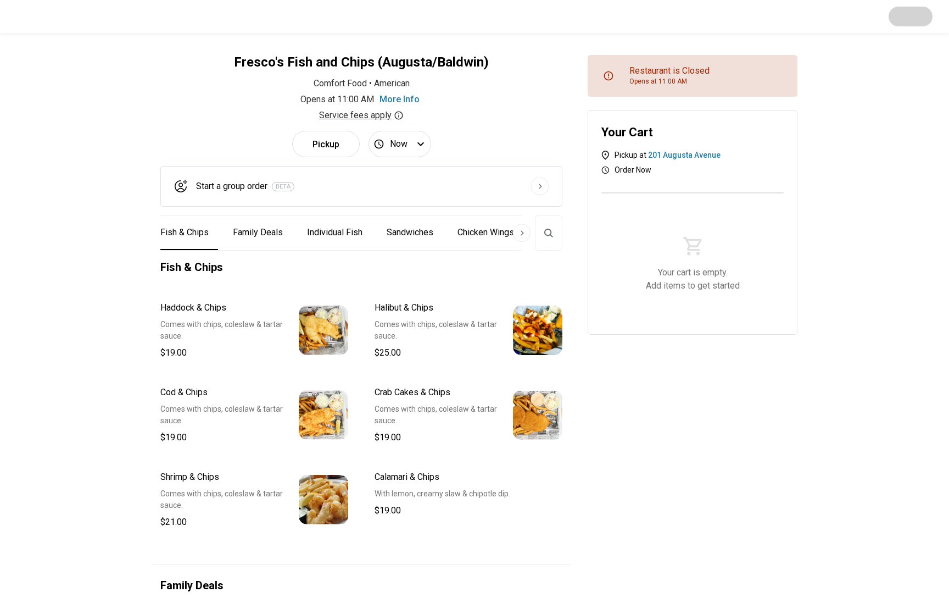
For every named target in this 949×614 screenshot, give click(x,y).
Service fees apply (355, 115)
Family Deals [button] (258, 232)
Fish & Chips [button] (184, 232)
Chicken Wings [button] (485, 232)
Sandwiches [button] (410, 232)
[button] (254, 330)
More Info (399, 99)
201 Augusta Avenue (684, 155)
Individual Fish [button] (334, 232)
